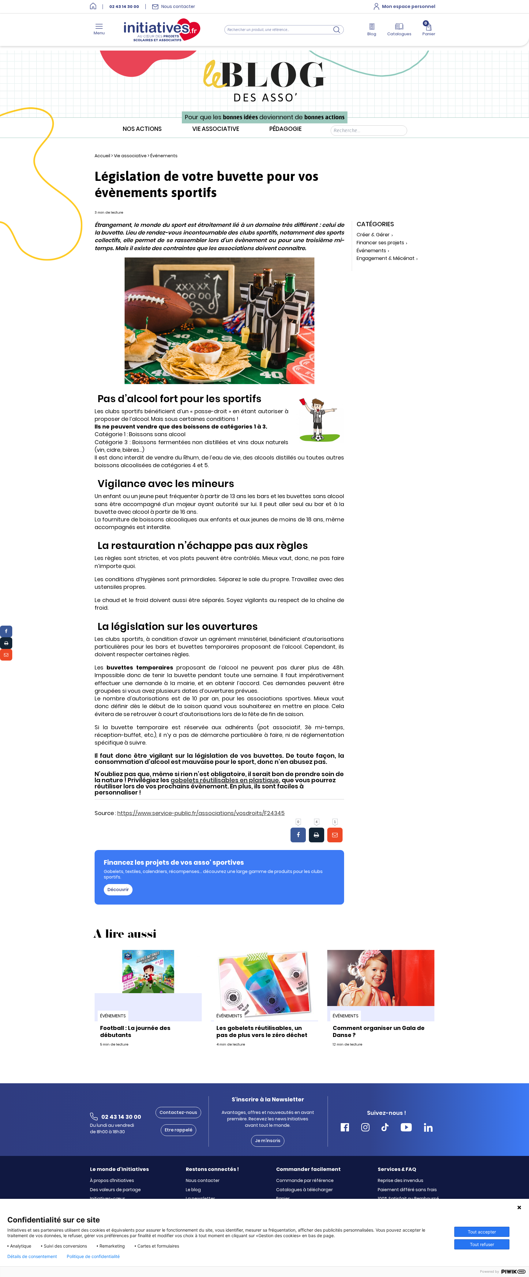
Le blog (193, 1190)
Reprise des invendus (400, 1181)
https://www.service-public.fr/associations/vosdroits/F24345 (201, 813)
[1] (335, 835)
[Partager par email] (6, 655)
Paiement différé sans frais (407, 1190)
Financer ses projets (380, 243)
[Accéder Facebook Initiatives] (345, 1128)
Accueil (102, 156)
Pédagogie (285, 129)
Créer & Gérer (373, 235)
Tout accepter (482, 1231)
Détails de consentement (32, 1256)
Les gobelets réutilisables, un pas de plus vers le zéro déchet (261, 1031)
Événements (164, 156)
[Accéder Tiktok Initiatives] (384, 1128)
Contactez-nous (178, 1112)
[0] (298, 835)
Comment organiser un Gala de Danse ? (379, 1031)
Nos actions (142, 129)
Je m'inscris (267, 1141)
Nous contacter (202, 1181)
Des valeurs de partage (115, 1190)
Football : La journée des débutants (135, 1031)
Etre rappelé (178, 1130)
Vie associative (215, 129)
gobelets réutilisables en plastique (225, 780)
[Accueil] (93, 6)
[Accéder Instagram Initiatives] (365, 1128)
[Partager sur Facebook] (6, 631)
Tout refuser (482, 1244)
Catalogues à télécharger (304, 1190)
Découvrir (118, 889)
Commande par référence (305, 1181)
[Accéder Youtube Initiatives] (406, 1128)
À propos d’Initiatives (112, 1181)
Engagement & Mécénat (386, 258)
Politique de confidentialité (93, 1256)
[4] (316, 835)
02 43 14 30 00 (124, 6)
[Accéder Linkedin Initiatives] (428, 1128)
